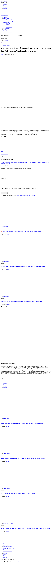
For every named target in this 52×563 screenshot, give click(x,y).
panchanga (5, 40)
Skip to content (4, 1)
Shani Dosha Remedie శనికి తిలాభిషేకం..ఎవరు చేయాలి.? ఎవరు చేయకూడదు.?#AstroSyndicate (21, 301)
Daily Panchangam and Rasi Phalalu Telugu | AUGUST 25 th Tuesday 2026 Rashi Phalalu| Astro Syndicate (25, 528)
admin (2, 54)
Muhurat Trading (5, 163)
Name (2, 180)
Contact (5, 30)
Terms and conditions (7, 546)
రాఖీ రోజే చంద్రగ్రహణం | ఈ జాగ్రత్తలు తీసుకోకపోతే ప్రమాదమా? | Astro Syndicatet (18, 493)
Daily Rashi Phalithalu (8, 523)
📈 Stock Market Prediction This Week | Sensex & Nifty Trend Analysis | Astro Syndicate (21, 231)
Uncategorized (6, 45)
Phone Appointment (10, 19)
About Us (5, 17)
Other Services (9, 27)
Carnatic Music (6, 28)
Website (2, 186)
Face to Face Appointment (11, 21)
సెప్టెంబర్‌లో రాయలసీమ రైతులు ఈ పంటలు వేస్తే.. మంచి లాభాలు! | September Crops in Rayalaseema (22, 423)
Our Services (6, 22)
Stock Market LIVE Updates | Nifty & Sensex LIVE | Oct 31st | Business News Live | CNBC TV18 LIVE (25, 162)
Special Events (6, 418)
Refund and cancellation (8, 543)
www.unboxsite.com (16, 561)
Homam (7, 24)
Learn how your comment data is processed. (26, 195)
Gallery (4, 29)
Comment (3, 178)
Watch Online (3, 42)
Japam (7, 25)
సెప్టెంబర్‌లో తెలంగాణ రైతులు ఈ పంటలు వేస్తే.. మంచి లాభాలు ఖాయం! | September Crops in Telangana (23, 458)
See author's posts (4, 154)
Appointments (6, 18)
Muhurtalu (8, 23)
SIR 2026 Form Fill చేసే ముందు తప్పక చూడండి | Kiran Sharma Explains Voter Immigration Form (23, 266)
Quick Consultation (7, 32)
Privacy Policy (6, 545)
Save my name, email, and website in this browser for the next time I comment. (19, 188)
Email (2, 183)
